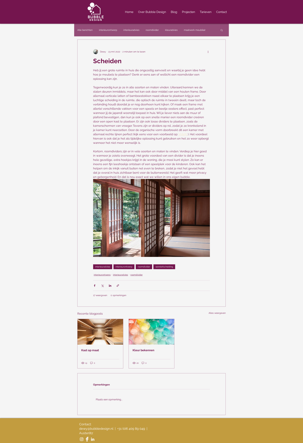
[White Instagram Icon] (81, 439)
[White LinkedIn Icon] (92, 439)
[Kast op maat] (100, 332)
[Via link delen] (117, 285)
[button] (221, 30)
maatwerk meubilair (194, 30)
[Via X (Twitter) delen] (102, 285)
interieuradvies (131, 30)
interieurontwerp (108, 30)
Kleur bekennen (143, 350)
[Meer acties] (208, 52)
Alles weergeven (217, 313)
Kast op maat (90, 350)
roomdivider (152, 30)
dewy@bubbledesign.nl (96, 429)
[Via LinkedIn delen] (110, 285)
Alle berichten (85, 30)
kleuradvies (171, 30)
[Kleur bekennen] (151, 332)
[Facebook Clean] (87, 439)
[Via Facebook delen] (94, 285)
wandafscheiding (164, 266)
